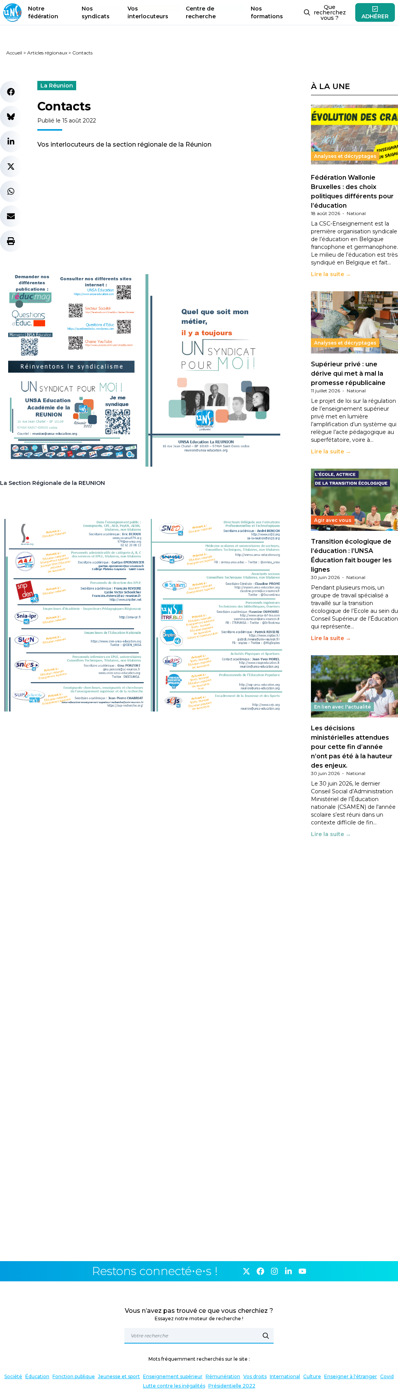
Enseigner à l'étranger (350, 1376)
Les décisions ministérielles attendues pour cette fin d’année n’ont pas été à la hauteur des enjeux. (352, 746)
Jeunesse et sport (119, 1376)
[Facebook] (260, 1271)
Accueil (14, 53)
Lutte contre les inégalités (174, 1386)
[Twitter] (246, 1271)
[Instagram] (274, 1271)
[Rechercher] (266, 1336)
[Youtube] (302, 1271)
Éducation (37, 1376)
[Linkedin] (288, 1271)
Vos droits (255, 1376)
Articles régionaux (47, 53)
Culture (312, 1376)
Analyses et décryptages (345, 156)
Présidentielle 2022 (231, 1386)
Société (13, 1376)
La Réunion (56, 85)
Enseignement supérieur (172, 1376)
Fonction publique (73, 1376)
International (285, 1376)
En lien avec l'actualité (342, 707)
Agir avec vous (332, 520)
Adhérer (375, 16)
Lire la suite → (331, 274)
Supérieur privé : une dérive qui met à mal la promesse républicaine (348, 373)
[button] (11, 92)
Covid (387, 1376)
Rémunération (223, 1376)
